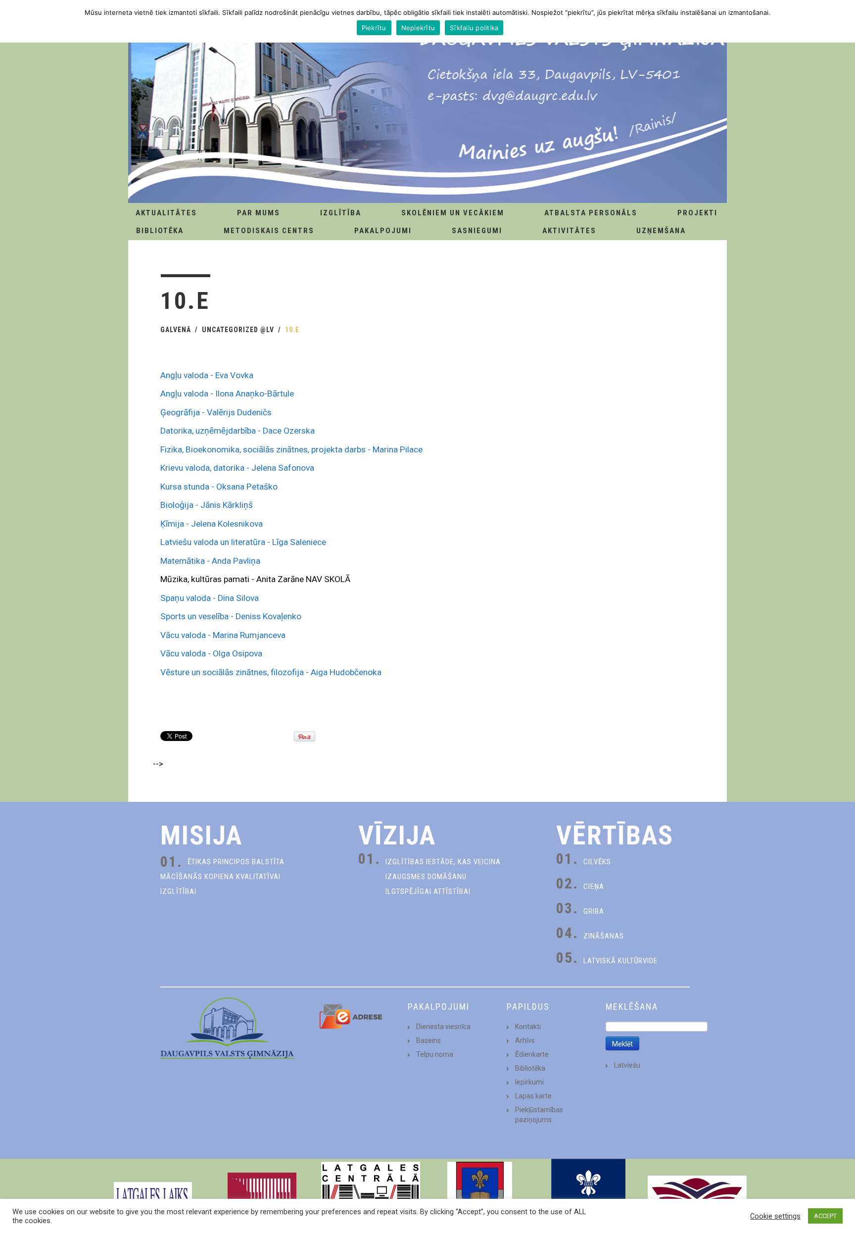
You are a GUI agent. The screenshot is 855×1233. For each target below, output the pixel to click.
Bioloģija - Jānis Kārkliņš (206, 505)
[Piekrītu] (843, 21)
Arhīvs (525, 1040)
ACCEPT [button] (825, 1216)
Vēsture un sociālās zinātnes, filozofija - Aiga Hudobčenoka (270, 672)
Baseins (428, 1040)
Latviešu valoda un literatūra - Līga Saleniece (243, 542)
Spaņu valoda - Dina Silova (209, 598)
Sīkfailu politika (474, 28)
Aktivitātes (569, 230)
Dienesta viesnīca (443, 1027)
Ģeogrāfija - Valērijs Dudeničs (216, 412)
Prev (119, 1196)
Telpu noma (434, 1054)
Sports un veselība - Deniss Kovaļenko (230, 616)
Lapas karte (533, 1096)
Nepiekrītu (418, 28)
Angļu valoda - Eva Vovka (206, 375)
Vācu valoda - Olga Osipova (211, 653)
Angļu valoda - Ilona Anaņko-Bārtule (227, 393)
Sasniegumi (477, 230)
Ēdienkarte (532, 1054)
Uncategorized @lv (238, 330)
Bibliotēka (160, 230)
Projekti (697, 212)
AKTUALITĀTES (166, 212)
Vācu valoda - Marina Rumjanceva (222, 635)
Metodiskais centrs (269, 230)
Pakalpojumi (383, 230)
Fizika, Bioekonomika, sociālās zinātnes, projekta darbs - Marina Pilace (291, 449)
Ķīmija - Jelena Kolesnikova (211, 524)
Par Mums (258, 212)
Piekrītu (374, 28)
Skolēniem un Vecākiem (452, 212)
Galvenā (175, 330)
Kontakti (528, 1027)
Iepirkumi (529, 1082)
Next (736, 1196)
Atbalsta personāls (590, 212)
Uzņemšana (661, 230)
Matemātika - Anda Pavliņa (210, 561)
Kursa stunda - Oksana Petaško (219, 487)
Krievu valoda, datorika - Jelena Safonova (237, 468)
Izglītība (340, 212)
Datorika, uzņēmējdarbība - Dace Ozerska (237, 431)
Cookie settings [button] (775, 1216)
